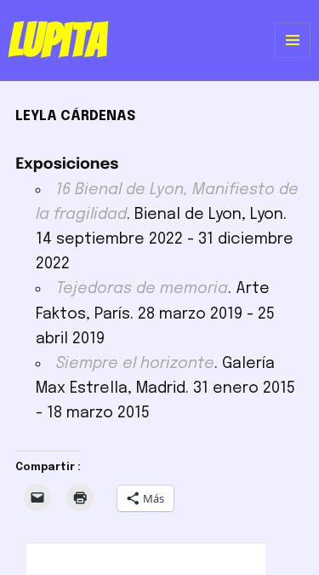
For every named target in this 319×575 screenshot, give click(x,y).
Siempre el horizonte (135, 363)
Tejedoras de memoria (142, 288)
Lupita (57, 40)
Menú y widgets (293, 57)
